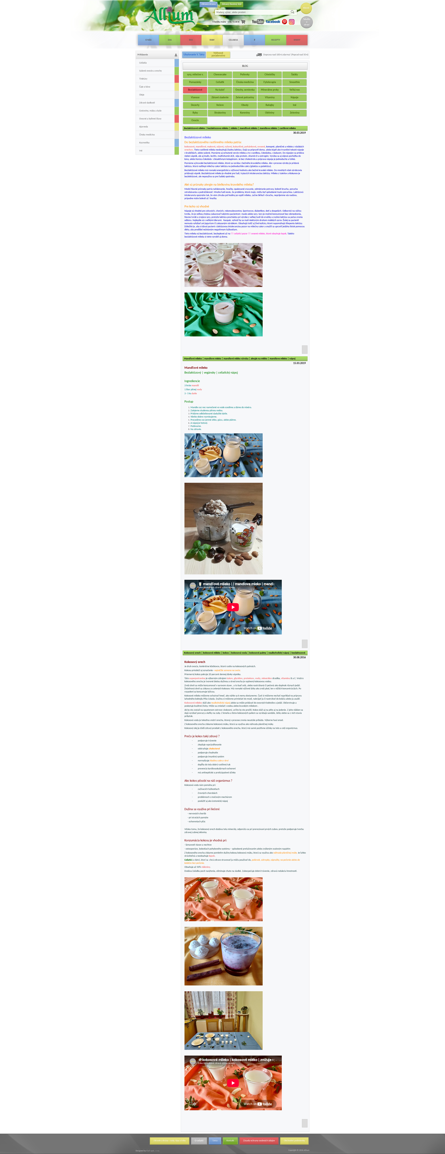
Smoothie (294, 82)
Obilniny (269, 113)
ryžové (228, 146)
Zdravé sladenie (220, 97)
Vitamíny (270, 97)
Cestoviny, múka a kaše (150, 111)
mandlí (195, 385)
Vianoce (195, 97)
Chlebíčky (270, 74)
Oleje (141, 95)
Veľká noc (294, 90)
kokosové (189, 146)
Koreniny (245, 113)
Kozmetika (144, 142)
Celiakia (233, 40)
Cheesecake (220, 74)
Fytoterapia (270, 82)
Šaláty (294, 74)
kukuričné (238, 146)
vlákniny (205, 867)
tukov (230, 678)
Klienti (306, 8)
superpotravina (197, 678)
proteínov (249, 678)
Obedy (244, 105)
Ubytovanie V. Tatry (194, 54)
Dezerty (195, 105)
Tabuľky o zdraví (306, 22)
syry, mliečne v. (195, 74)
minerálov (267, 678)
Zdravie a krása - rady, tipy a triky (169, 1140)
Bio (191, 40)
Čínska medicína (147, 134)
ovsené (261, 146)
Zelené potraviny (245, 97)
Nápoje (294, 97)
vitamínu (285, 678)
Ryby (195, 113)
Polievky (244, 74)
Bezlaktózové (195, 90)
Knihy (297, 40)
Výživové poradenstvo (218, 54)
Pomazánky (195, 82)
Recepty (275, 40)
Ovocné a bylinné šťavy (150, 119)
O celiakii (199, 1140)
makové (211, 146)
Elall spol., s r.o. (153, 1151)
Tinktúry (143, 79)
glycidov (238, 678)
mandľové (201, 146)
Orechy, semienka (244, 90)
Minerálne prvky (270, 90)
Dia (170, 40)
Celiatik (220, 82)
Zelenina (294, 113)
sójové (220, 146)
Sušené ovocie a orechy (150, 71)
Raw (212, 40)
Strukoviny (220, 113)
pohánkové (250, 146)
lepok (212, 856)
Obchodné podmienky (294, 1140)
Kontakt (230, 1140)
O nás (148, 40)
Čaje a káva (144, 87)
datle (194, 393)
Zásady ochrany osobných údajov (259, 1140)
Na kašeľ (220, 90)
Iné (140, 150)
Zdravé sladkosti (147, 103)
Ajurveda (143, 127)
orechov (188, 150)
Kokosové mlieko (193, 703)
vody (199, 389)
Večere (220, 105)
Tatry (214, 1140)
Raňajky (270, 105)
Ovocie (195, 120)
